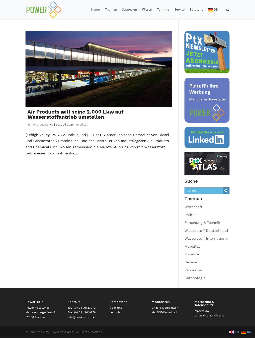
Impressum (201, 310)
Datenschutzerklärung (209, 315)
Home (95, 9)
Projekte (191, 254)
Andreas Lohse (43, 124)
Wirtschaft (193, 207)
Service (180, 9)
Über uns (116, 307)
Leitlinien (116, 312)
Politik (190, 215)
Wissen (147, 9)
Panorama (193, 270)
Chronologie (194, 278)
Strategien (129, 9)
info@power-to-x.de (81, 317)
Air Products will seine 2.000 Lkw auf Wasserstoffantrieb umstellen (75, 114)
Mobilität (82, 124)
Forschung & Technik (202, 222)
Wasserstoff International (206, 238)
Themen (111, 9)
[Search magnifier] (226, 190)
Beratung (196, 9)
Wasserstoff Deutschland (206, 230)
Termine (163, 9)
